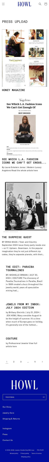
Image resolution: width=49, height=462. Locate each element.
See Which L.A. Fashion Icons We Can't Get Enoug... (24, 161)
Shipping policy (25, 456)
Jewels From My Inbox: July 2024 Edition (23, 306)
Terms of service (37, 453)
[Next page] (42, 362)
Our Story (7, 407)
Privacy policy (25, 453)
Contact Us (8, 440)
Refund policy (14, 453)
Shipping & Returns (11, 419)
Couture (11, 338)
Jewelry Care (8, 413)
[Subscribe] (43, 397)
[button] (3, 4)
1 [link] (6, 362)
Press (5, 434)
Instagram (7, 428)
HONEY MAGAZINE (13, 90)
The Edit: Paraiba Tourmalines (20, 268)
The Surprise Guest (17, 237)
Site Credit (40, 450)
